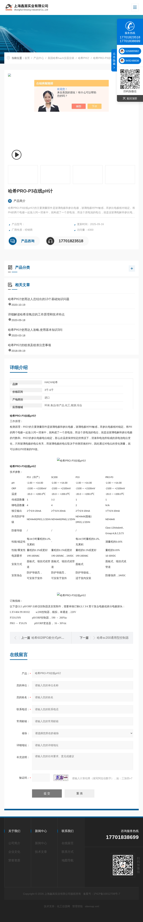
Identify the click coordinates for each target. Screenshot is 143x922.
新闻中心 (41, 843)
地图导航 (68, 860)
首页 (27, 58)
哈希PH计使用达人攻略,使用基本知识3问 (35, 329)
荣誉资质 (14, 860)
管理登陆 (77, 906)
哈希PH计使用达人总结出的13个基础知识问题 (38, 299)
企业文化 (14, 851)
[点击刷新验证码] (60, 778)
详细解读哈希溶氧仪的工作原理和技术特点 (36, 314)
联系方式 (68, 851)
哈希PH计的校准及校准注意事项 (29, 345)
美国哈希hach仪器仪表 (61, 58)
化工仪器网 (63, 906)
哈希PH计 (83, 58)
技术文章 (41, 851)
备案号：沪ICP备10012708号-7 (101, 893)
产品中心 (39, 58)
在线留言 (68, 843)
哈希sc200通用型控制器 (113, 637)
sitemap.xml (92, 906)
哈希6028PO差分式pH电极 (49, 637)
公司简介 (14, 843)
